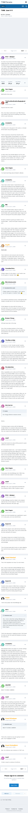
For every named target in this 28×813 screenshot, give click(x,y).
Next (22, 50)
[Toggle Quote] (3, 288)
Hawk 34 (8, 524)
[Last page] (26, 51)
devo (6, 609)
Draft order (4, 249)
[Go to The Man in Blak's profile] (2, 341)
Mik (6, 204)
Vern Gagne (9, 89)
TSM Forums (6, 2)
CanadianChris (9, 268)
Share (7, 793)
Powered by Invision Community (14, 810)
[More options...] (25, 58)
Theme (7, 809)
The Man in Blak (10, 340)
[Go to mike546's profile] (2, 686)
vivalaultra (8, 123)
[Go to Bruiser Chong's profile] (2, 319)
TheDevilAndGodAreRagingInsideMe (15, 101)
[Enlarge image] (18, 275)
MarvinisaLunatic (10, 282)
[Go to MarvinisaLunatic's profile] (2, 283)
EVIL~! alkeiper (6, 14)
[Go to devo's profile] (2, 610)
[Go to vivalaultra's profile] (2, 124)
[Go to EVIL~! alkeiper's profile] (2, 57)
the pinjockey (9, 367)
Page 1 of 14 (14, 50)
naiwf (7, 438)
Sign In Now (14, 785)
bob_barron (9, 405)
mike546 (8, 685)
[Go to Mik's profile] (2, 205)
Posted (10, 58)
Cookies (20, 809)
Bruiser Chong (9, 318)
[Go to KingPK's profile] (2, 245)
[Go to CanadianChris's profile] (2, 269)
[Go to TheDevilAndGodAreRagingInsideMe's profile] (2, 102)
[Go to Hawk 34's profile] (2, 524)
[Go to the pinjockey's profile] (2, 368)
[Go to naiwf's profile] (2, 439)
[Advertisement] (14, 33)
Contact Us (14, 809)
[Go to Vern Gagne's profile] (2, 90)
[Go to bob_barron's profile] (2, 406)
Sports (10, 16)
